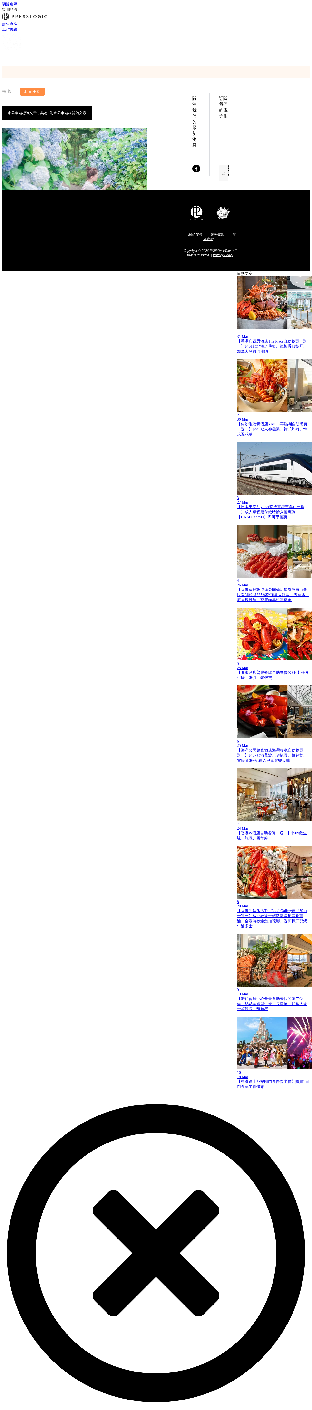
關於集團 (10, 4)
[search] (4, 58)
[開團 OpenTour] (12, 52)
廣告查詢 (10, 24)
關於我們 (195, 235)
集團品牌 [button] (10, 9)
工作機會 (10, 29)
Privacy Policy (223, 255)
